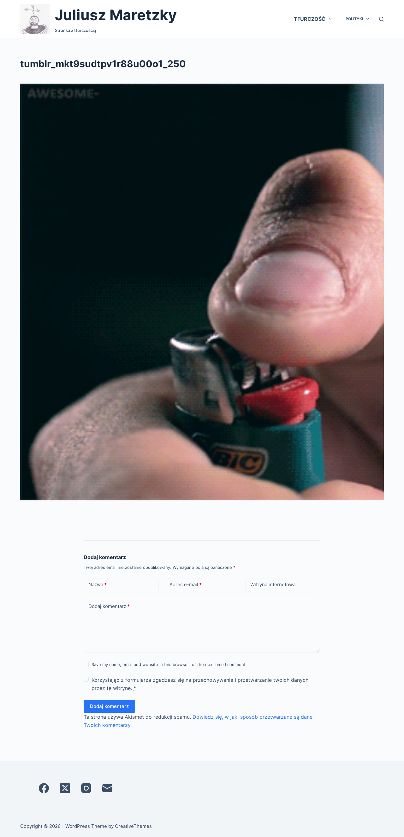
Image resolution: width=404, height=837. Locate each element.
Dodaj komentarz (109, 606)
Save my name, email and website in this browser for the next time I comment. (169, 664)
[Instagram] (86, 788)
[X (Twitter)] (65, 788)
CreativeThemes (133, 826)
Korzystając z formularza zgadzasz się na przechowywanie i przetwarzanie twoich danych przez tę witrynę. (200, 684)
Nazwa (97, 584)
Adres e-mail (185, 584)
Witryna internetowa (272, 584)
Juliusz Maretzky (116, 15)
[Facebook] (44, 788)
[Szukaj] (381, 19)
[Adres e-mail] (107, 788)
